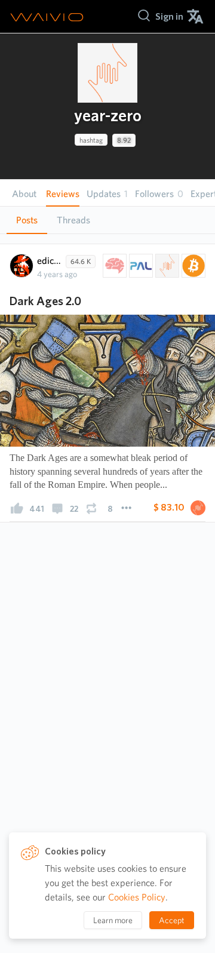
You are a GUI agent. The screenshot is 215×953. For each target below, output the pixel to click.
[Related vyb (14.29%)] (166, 266)
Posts (27, 220)
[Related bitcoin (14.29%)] (192, 266)
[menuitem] (169, 16)
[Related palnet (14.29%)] (140, 266)
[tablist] (107, 220)
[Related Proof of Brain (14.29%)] (113, 266)
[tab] (27, 220)
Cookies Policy (136, 897)
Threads (73, 220)
